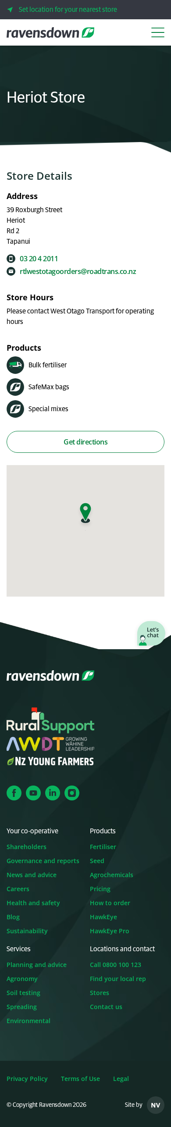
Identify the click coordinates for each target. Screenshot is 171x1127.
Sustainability (27, 931)
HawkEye (103, 917)
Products (103, 831)
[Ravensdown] (50, 32)
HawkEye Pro (109, 931)
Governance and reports (43, 861)
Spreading (22, 1007)
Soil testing (23, 992)
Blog (13, 917)
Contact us (106, 1007)
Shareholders (26, 847)
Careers (18, 889)
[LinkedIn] (52, 793)
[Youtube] (33, 793)
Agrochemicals (111, 875)
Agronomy (22, 978)
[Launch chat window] (151, 634)
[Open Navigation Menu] (157, 32)
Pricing (100, 889)
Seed (97, 861)
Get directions (85, 442)
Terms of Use (80, 1078)
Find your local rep (118, 978)
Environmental (28, 1021)
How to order (110, 903)
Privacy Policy (27, 1078)
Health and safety (33, 903)
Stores (99, 992)
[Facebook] (14, 793)
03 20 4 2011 (39, 258)
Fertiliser (103, 847)
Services (19, 949)
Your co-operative (32, 831)
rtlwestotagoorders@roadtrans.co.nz (78, 271)
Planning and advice (37, 964)
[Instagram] (71, 793)
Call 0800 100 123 (115, 964)
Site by (133, 1105)
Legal (121, 1078)
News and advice (32, 875)
